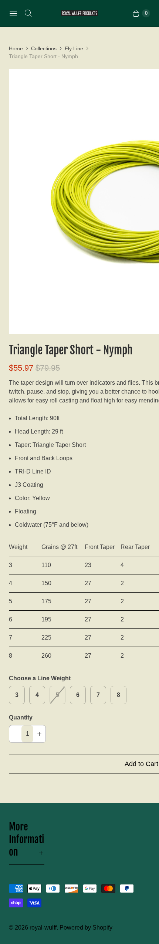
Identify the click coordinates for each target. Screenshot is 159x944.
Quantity (21, 717)
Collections (44, 48)
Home (16, 48)
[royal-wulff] (79, 13)
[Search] (28, 13)
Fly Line (74, 48)
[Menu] (13, 13)
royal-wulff (43, 927)
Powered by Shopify (86, 927)
